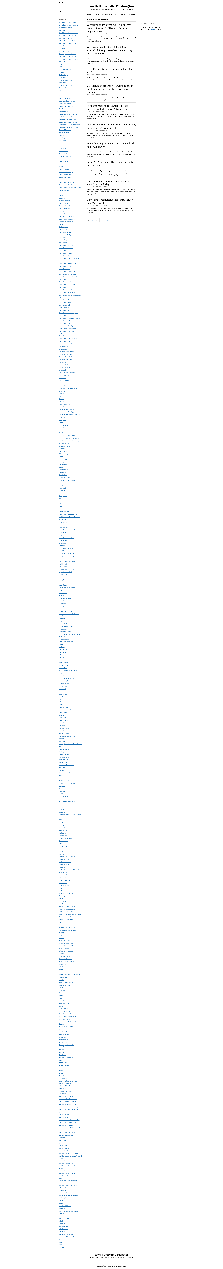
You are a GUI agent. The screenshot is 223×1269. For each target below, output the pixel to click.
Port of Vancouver (65, 862)
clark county (63, 243)
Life (60, 699)
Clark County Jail (64, 305)
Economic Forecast (65, 446)
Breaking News (63, 151)
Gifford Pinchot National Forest (69, 530)
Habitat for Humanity (66, 548)
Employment (63, 464)
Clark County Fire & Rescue (67, 274)
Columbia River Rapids (66, 357)
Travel (61, 1070)
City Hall (113, 14)
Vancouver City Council (66, 1096)
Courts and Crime (64, 380)
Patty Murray (63, 830)
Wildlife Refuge (64, 1226)
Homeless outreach (65, 598)
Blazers (61, 135)
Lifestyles (62, 702)
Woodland (62, 1231)
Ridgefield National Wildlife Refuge (70, 914)
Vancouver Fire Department (68, 1104)
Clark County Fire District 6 (67, 287)
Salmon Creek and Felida (67, 946)
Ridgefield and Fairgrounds (67, 909)
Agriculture (62, 72)
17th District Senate (65, 28)
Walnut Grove (63, 1145)
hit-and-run (63, 585)
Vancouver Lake (64, 1112)
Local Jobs (97, 14)
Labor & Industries (65, 684)
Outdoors (62, 822)
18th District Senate (65, 38)
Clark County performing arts (68, 313)
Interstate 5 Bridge (65, 632)
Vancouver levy (64, 1115)
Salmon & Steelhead (65, 940)
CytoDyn (62, 401)
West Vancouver (64, 1218)
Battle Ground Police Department (69, 125)
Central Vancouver (65, 214)
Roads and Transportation (67, 930)
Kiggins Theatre (64, 665)
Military (61, 752)
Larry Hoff (62, 689)
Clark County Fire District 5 (67, 285)
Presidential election (65, 875)
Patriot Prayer (63, 828)
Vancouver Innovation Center (68, 1109)
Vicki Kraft (62, 1140)
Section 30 (62, 964)
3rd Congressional (65, 51)
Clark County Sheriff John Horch (69, 326)
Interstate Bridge (64, 639)
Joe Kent (61, 647)
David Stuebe (63, 407)
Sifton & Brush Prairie (66, 982)
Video (61, 1143)
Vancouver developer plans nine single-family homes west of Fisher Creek (111, 126)
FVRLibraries (63, 522)
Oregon (61, 817)
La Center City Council (66, 676)
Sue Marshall (63, 1032)
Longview (62, 725)
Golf (60, 535)
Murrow (61, 770)
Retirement (62, 901)
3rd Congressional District (67, 54)
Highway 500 (63, 574)
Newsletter (62, 791)
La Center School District (67, 678)
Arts (60, 93)
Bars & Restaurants (65, 104)
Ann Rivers (62, 83)
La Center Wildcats (65, 681)
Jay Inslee (62, 644)
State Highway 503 (65, 1014)
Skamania (62, 990)
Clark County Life (64, 308)
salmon (61, 938)
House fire (62, 601)
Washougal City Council (66, 1193)
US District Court (64, 1086)
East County (63, 433)
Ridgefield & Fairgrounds (67, 906)
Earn (60, 430)
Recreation (105, 14)
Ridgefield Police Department (68, 917)
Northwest (62, 799)
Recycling (62, 896)
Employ (61, 462)
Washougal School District (67, 1198)
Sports (61, 1006)
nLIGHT (61, 794)
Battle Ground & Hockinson (68, 114)
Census (61, 211)
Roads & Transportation (67, 927)
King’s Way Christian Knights (68, 670)
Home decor (63, 593)
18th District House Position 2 (68, 35)
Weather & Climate (65, 1206)
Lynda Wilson (63, 731)
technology (62, 1037)
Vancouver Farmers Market (67, 1101)
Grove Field (62, 546)
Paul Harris (62, 833)
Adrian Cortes (63, 67)
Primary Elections (64, 880)
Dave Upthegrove (64, 404)
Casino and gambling (65, 208)
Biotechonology (64, 132)
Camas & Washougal (65, 169)
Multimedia (62, 767)
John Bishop (63, 649)
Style (60, 1029)
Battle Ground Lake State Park (68, 122)
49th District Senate (65, 62)
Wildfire (61, 1221)
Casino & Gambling (65, 206)
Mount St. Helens (64, 762)
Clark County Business (66, 253)
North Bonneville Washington (111, 6)
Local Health (63, 712)
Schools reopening (65, 956)
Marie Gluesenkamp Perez (67, 736)
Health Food (63, 564)
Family (61, 483)
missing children (64, 754)
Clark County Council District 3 (69, 258)
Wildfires (62, 1224)
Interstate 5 (63, 629)
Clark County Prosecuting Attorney (70, 318)
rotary (61, 935)
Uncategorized (63, 1078)
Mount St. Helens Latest (66, 765)
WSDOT (61, 1239)
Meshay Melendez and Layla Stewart (70, 744)
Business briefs (63, 161)
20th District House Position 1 (68, 41)
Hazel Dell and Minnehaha (67, 556)
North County (63, 796)
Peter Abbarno (63, 841)
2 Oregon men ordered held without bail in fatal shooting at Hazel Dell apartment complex (110, 89)
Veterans (62, 1138)
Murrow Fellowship (65, 773)
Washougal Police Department (68, 1195)
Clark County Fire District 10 (68, 277)
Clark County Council (65, 256)
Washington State (64, 1171)
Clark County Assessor (66, 245)
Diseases (61, 422)
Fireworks (62, 498)
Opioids (61, 809)
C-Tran (61, 164)
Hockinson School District (67, 588)
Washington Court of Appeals (68, 1153)
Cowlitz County (64, 386)
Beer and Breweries (65, 130)
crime (61, 396)
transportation (64, 1068)
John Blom (62, 652)
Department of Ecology (66, 412)
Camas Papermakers (65, 180)
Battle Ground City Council (67, 119)
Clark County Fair (64, 269)
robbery (61, 933)
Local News (62, 718)
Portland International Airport (69, 870)
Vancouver (62, 1094)
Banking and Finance (65, 98)
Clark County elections (66, 266)
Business (122, 14)
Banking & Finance (65, 96)
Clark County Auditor (66, 250)
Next (107, 220)
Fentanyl (62, 491)
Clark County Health (65, 300)
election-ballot (64, 459)
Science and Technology (66, 961)
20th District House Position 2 (68, 43)
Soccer (61, 996)
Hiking (61, 577)
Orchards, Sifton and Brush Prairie (70, 815)
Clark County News (65, 310)
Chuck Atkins (63, 229)
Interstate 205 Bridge (66, 626)
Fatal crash (62, 488)
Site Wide (62, 988)
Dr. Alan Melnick (64, 425)
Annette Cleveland (65, 88)
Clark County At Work (66, 248)
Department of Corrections (67, 409)
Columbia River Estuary (66, 352)
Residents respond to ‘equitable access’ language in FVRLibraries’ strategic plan (108, 107)
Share (61, 969)
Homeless (62, 595)
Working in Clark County (67, 1237)
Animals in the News (65, 80)
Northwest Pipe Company (67, 802)
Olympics (62, 807)
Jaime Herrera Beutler (66, 642)
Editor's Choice (63, 451)
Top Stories (62, 1055)
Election (61, 456)
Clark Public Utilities (65, 341)
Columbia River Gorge (66, 354)
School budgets (64, 948)
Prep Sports (63, 872)
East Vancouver (64, 443)
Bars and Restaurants (66, 106)
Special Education (64, 1001)
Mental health (63, 741)
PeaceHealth (63, 836)
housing (61, 606)
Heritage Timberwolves (66, 569)
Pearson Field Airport (66, 838)
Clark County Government (67, 292)
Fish (60, 501)
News (60, 788)
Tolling (61, 1050)
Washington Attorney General (68, 1151)
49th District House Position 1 (68, 56)
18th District (63, 30)
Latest (61, 691)
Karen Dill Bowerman (66, 660)
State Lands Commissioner (67, 1016)
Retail (61, 899)
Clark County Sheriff (65, 323)
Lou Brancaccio (64, 728)
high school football (65, 572)
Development (63, 417)
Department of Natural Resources (69, 415)
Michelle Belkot (64, 749)
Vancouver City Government (68, 1099)
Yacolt (61, 1245)
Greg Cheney (63, 540)
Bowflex (61, 143)
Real (60, 888)
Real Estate (62, 891)
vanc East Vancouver (65, 1091)
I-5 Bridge (62, 619)
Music (61, 775)
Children (61, 224)
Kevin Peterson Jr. (64, 663)
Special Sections (64, 1003)
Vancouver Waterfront (66, 1135)
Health (61, 559)
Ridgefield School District (67, 919)
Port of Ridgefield (64, 859)
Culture (61, 399)
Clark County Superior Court (68, 339)
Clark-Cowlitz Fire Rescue (67, 344)
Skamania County (64, 993)
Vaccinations (63, 1088)
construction (63, 370)
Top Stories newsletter (66, 1057)
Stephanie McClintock (66, 1026)
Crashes (61, 394)
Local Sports (63, 723)
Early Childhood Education (67, 428)
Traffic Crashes (64, 1065)
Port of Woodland (64, 864)
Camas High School (65, 177)
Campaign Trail (64, 193)
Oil (60, 804)
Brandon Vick (63, 148)
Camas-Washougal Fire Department (70, 188)
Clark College (63, 240)
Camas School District (66, 185)
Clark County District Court (67, 264)
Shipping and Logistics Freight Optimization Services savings (111, 1266)
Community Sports (65, 367)
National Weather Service (67, 783)
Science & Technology (66, 959)
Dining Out (62, 420)
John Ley (62, 657)
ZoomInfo (62, 1247)
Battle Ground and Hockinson (68, 117)
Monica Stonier (64, 757)
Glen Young (62, 533)
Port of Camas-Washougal (67, 857)
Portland (62, 867)
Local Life (62, 715)
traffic (61, 1060)
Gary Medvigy (63, 527)
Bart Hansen (63, 109)
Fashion (61, 485)
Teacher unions (64, 1034)
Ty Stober (62, 1076)
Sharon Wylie (63, 977)
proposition (63, 883)
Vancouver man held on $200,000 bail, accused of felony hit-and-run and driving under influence (109, 50)
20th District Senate (65, 46)
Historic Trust (63, 582)
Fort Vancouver (64, 512)
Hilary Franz (63, 580)
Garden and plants (65, 525)
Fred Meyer (62, 519)
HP (60, 609)
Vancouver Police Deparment (68, 1122)
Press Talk (62, 878)
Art (60, 90)
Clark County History (65, 302)
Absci (60, 64)
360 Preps (62, 49)
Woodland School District (67, 1234)
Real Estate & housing (66, 893)
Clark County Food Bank (66, 290)
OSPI (60, 820)
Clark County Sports (65, 336)
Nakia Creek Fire (64, 778)
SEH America (63, 967)
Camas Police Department (67, 182)
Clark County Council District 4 (69, 261)
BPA (60, 146)
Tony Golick (63, 1052)
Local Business (63, 707)
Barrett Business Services (67, 101)
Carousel (62, 198)
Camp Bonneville (64, 190)
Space (61, 998)
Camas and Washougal (66, 172)
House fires (62, 603)
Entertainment (64, 470)
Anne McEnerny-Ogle (66, 85)
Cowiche (152, 29)
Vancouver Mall (64, 1117)
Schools (61, 954)
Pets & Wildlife (64, 846)
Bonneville (62, 140)
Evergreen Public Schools (67, 480)
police (61, 851)
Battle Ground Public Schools (68, 127)
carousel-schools (64, 201)
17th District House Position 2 (68, 25)
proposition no (64, 885)
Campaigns (62, 195)
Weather (61, 1203)
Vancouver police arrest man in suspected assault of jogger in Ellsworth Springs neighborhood (109, 28)
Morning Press (63, 760)
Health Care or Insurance (67, 561)
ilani (60, 621)
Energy (61, 467)
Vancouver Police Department (68, 1125)
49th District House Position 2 (68, 59)
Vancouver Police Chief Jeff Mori (69, 1120)
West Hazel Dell (64, 1216)
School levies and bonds (66, 951)
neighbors (62, 786)
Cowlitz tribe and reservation (68, 388)
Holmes (61, 590)
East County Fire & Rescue (67, 436)
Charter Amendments (66, 222)
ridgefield (62, 904)
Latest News (63, 694)
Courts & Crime (64, 375)
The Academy (63, 1042)
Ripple (61, 922)
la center (62, 673)
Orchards (62, 812)
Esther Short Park (64, 477)
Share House (63, 972)
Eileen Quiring (63, 454)
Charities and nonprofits (67, 219)
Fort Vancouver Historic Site (68, 514)
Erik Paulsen (63, 475)
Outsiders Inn (63, 825)
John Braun (62, 655)
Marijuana (62, 739)
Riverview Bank (64, 925)
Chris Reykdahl (63, 227)
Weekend (62, 1208)
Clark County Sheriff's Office (68, 329)
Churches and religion (66, 235)
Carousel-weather (64, 203)
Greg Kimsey (63, 543)
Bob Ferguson (63, 138)
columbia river (63, 349)
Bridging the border (65, 156)
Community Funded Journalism (69, 365)
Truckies (61, 1073)
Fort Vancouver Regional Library (69, 517)
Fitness (61, 504)
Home (89, 14)
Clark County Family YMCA (67, 271)
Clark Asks (62, 237)
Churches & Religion (65, 232)
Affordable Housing (65, 70)
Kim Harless (63, 668)
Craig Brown (63, 391)
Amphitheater (63, 77)
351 (102, 220)
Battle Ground (63, 111)
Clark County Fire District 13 (68, 279)
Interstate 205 (63, 624)
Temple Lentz (63, 1040)
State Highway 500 (65, 1011)
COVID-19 (62, 383)
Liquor (61, 705)
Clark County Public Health (67, 321)
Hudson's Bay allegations (67, 611)
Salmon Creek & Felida (66, 943)
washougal (62, 1190)
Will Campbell (63, 1229)
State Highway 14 (64, 1009)
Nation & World (64, 781)
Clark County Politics (65, 315)
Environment (63, 472)
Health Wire (63, 567)
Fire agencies (63, 496)
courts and (62, 378)
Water (61, 1201)
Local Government (65, 710)
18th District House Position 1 (68, 33)
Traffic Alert (63, 1063)
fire (60, 493)
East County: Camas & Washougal (69, 441)
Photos (61, 849)
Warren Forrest (64, 1148)
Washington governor (66, 1163)
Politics (61, 854)
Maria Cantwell (64, 733)
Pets (60, 843)
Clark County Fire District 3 (67, 282)
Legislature (62, 697)
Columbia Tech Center (66, 359)
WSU (60, 1242)
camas (61, 167)
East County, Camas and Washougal (70, 438)
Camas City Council (65, 174)
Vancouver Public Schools (67, 1132)
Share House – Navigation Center (69, 975)
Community (131, 14)
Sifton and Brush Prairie (66, 985)
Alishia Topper (63, 75)
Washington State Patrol (67, 1173)
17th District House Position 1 (68, 22)
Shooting (62, 980)
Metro (61, 746)
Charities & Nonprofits (66, 216)
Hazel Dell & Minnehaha (66, 553)
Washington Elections (66, 1161)
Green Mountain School (66, 538)
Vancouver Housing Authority (68, 1107)
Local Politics (63, 720)
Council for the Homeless (67, 373)
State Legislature (64, 1019)
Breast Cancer (63, 153)
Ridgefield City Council (66, 912)
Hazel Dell (62, 551)
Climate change (64, 346)
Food (60, 506)
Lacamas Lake (63, 686)
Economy (62, 449)
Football (61, 509)
